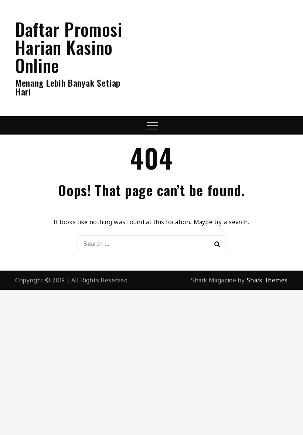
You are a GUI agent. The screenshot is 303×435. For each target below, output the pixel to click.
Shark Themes (267, 280)
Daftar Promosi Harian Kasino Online (68, 47)
